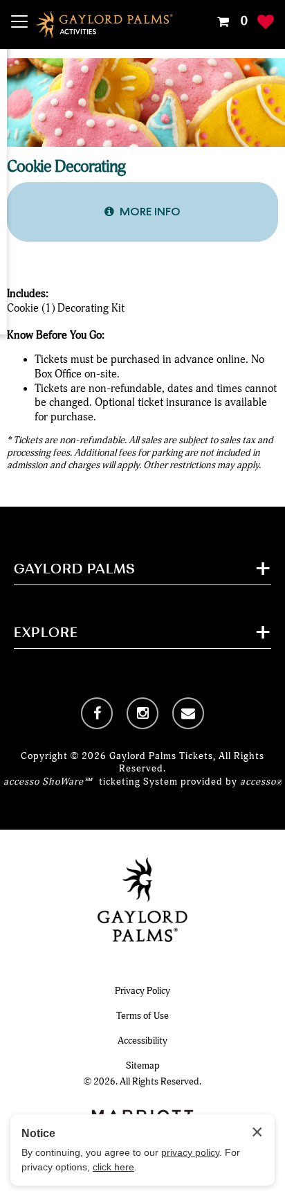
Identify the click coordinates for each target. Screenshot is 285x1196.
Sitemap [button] (143, 1065)
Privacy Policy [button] (142, 990)
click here (113, 1166)
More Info (150, 211)
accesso (261, 781)
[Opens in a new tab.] (97, 713)
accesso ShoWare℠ (47, 781)
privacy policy (190, 1152)
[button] (230, 21)
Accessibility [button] (142, 1040)
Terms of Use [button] (142, 1015)
